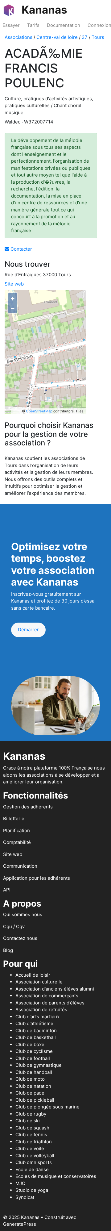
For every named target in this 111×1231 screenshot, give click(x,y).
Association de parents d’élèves (49, 1003)
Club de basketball (35, 1037)
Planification (16, 830)
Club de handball (33, 1072)
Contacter (20, 249)
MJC (20, 1183)
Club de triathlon (33, 1142)
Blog (8, 950)
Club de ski (27, 1121)
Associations (18, 37)
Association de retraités (41, 1009)
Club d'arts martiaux (37, 1017)
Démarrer (28, 629)
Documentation (63, 25)
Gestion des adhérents (28, 807)
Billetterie (13, 818)
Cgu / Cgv (14, 926)
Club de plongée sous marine (47, 1107)
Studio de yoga (31, 1190)
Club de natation (33, 1086)
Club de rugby (30, 1114)
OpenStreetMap (39, 411)
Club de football (32, 1058)
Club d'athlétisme (34, 1023)
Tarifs (33, 25)
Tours (98, 37)
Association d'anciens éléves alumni (54, 989)
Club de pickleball (34, 1100)
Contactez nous (20, 938)
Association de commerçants (46, 996)
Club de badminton (36, 1030)
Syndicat (24, 1197)
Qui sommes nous (22, 914)
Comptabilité (17, 842)
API (6, 890)
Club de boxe (29, 1044)
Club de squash (32, 1128)
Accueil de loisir (32, 975)
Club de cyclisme (34, 1051)
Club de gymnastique (38, 1065)
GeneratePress (19, 1224)
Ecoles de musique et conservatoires (55, 1176)
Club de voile (29, 1148)
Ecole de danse (32, 1169)
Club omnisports (33, 1162)
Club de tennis (31, 1134)
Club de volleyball (34, 1155)
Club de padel (30, 1093)
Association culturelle (39, 982)
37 (85, 37)
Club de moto (30, 1079)
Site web (14, 284)
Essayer (11, 25)
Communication (20, 866)
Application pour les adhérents (36, 878)
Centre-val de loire (57, 37)
